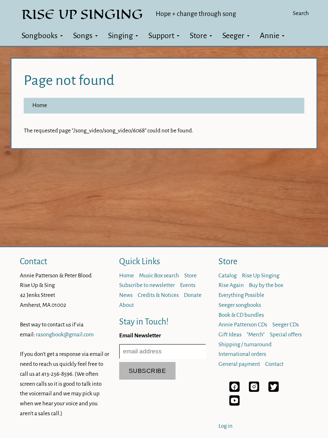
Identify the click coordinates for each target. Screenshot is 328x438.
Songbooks (39, 35)
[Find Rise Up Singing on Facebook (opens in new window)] (234, 390)
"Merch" (256, 335)
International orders (242, 354)
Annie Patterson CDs (242, 325)
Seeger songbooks (239, 305)
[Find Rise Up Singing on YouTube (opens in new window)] (234, 404)
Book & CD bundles (241, 315)
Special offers (286, 335)
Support (161, 35)
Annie (269, 35)
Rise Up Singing (260, 276)
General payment (239, 364)
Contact (33, 261)
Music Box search (159, 276)
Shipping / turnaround (245, 344)
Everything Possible (241, 295)
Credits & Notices (158, 295)
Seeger (233, 35)
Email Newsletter (140, 336)
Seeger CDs (285, 325)
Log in (225, 426)
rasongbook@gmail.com (65, 335)
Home (39, 105)
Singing (120, 35)
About (126, 305)
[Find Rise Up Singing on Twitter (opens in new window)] (273, 390)
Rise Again (231, 285)
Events (187, 285)
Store (198, 35)
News (126, 295)
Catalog (227, 276)
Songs (83, 35)
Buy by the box (266, 285)
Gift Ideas (230, 335)
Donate (192, 295)
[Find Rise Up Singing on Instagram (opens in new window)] (254, 390)
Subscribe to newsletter (147, 285)
